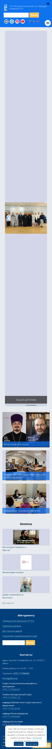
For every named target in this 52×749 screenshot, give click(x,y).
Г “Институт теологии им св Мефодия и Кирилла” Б (28, 7)
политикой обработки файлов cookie (28, 739)
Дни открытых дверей (12, 631)
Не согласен (32, 744)
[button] (7, 218)
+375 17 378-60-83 (11, 716)
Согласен (18, 744)
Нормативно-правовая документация (19, 636)
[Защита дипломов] (26, 404)
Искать (34, 15)
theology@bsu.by (10, 678)
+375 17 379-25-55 (11, 724)
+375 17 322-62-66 (11, 708)
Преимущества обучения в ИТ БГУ (18, 621)
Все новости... (8, 603)
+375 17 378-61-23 (11, 697)
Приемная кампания (11, 626)
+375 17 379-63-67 (11, 689)
